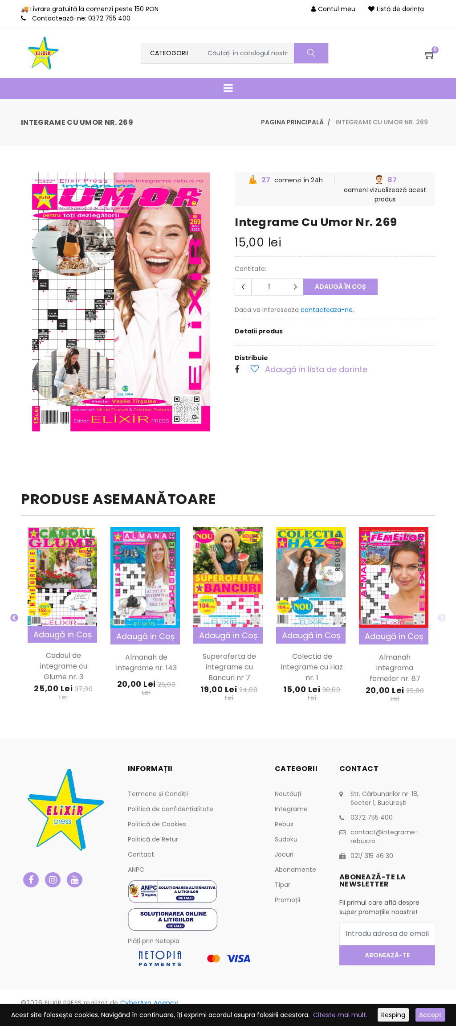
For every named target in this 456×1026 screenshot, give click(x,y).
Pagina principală (292, 122)
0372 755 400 (109, 18)
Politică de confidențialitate (170, 808)
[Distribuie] (237, 369)
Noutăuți (288, 793)
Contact (141, 854)
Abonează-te (387, 955)
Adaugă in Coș (62, 634)
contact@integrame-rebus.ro (384, 836)
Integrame (291, 808)
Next (441, 618)
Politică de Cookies (157, 824)
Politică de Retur (153, 839)
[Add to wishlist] (250, 369)
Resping (393, 1014)
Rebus (284, 824)
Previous (14, 618)
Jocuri (284, 854)
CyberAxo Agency (149, 1002)
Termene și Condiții (158, 793)
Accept (430, 1014)
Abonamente (295, 869)
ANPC (136, 869)
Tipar (282, 884)
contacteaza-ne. (327, 309)
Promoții (287, 899)
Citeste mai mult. (340, 1014)
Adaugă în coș (340, 286)
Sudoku (286, 839)
